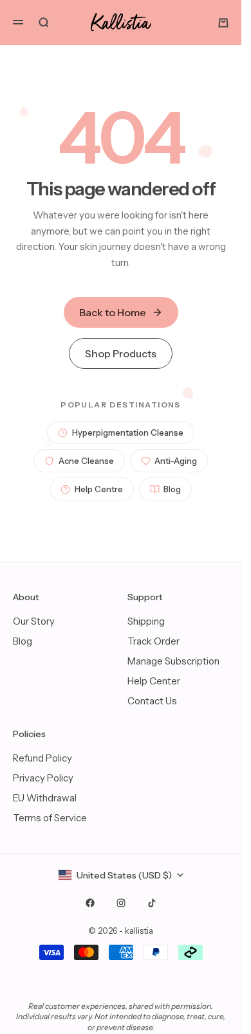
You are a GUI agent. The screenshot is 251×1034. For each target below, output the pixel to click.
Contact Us (152, 701)
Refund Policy (42, 758)
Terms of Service (50, 818)
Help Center (153, 681)
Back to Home (112, 312)
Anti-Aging (175, 461)
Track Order (153, 641)
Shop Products (120, 353)
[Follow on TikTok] (152, 903)
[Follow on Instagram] (121, 903)
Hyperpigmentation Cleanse (127, 432)
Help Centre (99, 489)
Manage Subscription (173, 661)
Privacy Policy (43, 778)
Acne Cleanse (86, 461)
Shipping (146, 621)
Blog (172, 489)
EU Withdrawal (45, 798)
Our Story (34, 621)
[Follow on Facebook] (90, 903)
